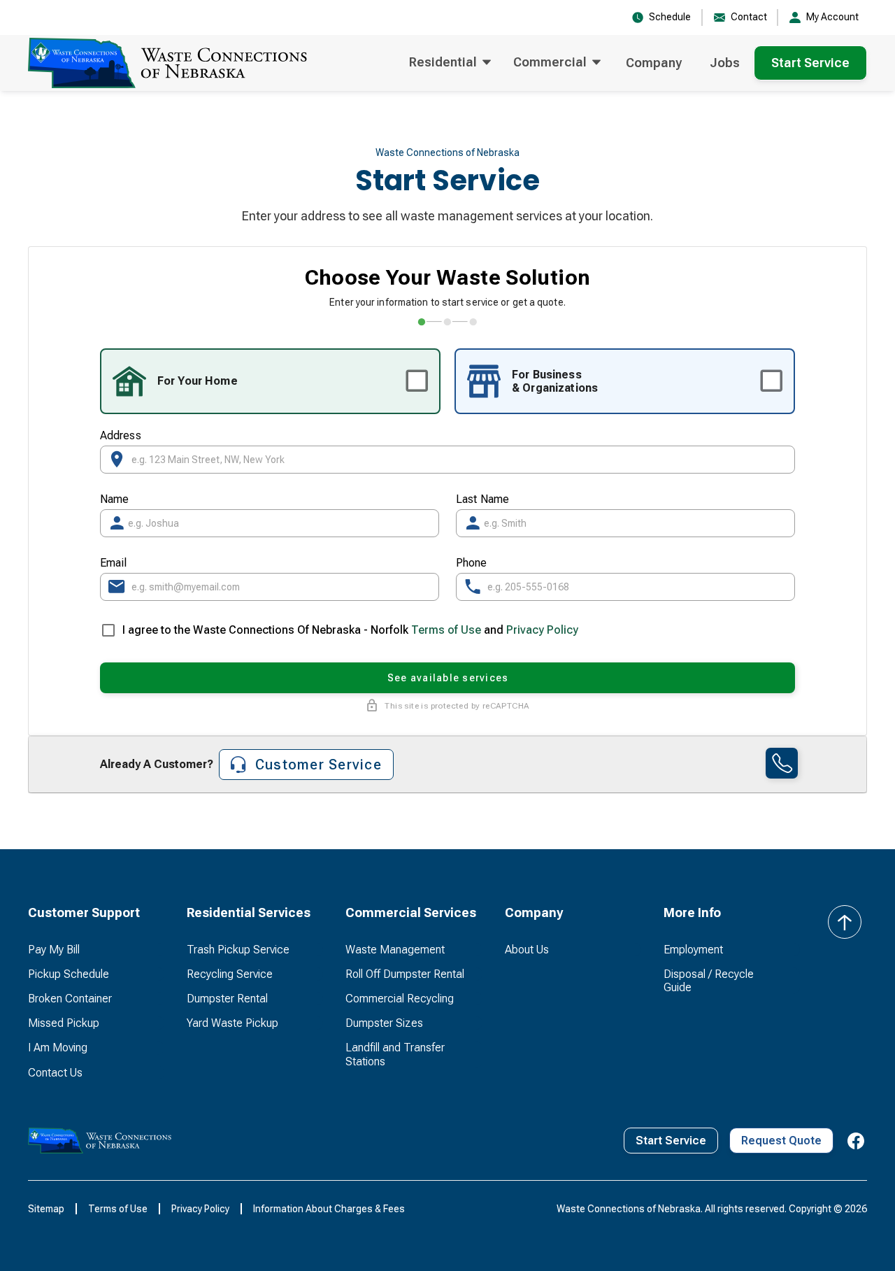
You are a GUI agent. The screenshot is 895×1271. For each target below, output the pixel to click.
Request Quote (781, 1140)
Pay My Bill (54, 949)
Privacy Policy (542, 630)
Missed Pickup (63, 1023)
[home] (167, 63)
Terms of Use (446, 630)
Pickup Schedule (68, 974)
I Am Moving (57, 1047)
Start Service (810, 62)
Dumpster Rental (227, 998)
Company (654, 62)
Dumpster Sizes (384, 1023)
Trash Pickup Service (238, 949)
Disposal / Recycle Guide (709, 980)
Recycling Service (230, 974)
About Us (527, 949)
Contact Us (55, 1072)
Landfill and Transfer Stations (395, 1054)
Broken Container (70, 998)
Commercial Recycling (399, 998)
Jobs (725, 62)
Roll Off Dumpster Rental (404, 974)
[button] (450, 63)
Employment (693, 949)
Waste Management (395, 949)
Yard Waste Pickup (232, 1023)
